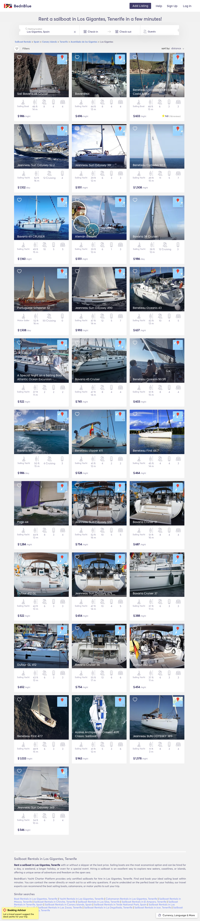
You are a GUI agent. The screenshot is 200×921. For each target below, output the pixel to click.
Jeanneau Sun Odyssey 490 (93, 308)
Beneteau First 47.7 (29, 736)
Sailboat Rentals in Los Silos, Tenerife (99, 901)
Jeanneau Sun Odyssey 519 (93, 522)
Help (159, 6)
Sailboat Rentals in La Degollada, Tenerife (108, 907)
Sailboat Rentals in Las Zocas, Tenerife (60, 907)
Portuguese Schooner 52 (33, 308)
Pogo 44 (22, 522)
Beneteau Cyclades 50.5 (149, 165)
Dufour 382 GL (142, 665)
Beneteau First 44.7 (146, 450)
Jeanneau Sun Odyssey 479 (93, 593)
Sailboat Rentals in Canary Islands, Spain (68, 904)
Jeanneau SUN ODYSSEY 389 (152, 736)
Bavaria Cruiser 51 (145, 522)
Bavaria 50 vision (28, 450)
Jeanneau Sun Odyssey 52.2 (36, 165)
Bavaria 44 (82, 94)
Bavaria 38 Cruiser (145, 236)
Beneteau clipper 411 (89, 450)
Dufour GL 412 (26, 665)
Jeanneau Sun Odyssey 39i (93, 165)
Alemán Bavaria (86, 236)
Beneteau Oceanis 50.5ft (149, 379)
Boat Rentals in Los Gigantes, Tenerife (35, 898)
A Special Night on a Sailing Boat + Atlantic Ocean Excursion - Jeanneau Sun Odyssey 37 (41, 379)
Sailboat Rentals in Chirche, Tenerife (54, 901)
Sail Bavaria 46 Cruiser (32, 94)
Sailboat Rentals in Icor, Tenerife (152, 907)
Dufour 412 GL (26, 593)
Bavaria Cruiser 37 (145, 593)
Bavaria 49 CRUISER (31, 236)
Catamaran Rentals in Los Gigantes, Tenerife (131, 898)
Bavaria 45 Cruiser (87, 379)
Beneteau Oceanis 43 (147, 308)
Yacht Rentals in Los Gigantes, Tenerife (81, 898)
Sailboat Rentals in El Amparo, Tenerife (144, 901)
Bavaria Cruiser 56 (87, 665)
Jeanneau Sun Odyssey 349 (35, 807)
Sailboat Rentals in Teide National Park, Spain (120, 904)
